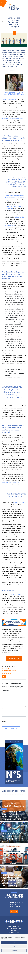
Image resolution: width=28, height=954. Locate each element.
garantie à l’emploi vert (17, 594)
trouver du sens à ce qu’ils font (11, 483)
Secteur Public (6, 673)
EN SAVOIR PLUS (14, 658)
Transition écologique (9, 670)
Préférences (14, 950)
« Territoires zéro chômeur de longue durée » (14, 94)
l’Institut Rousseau (18, 502)
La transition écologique (9, 99)
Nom (3, 709)
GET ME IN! (14, 911)
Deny (14, 946)
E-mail (4, 715)
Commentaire (5, 690)
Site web (4, 721)
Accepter (14, 942)
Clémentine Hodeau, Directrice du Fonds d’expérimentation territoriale (14, 93)
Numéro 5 (14, 13)
